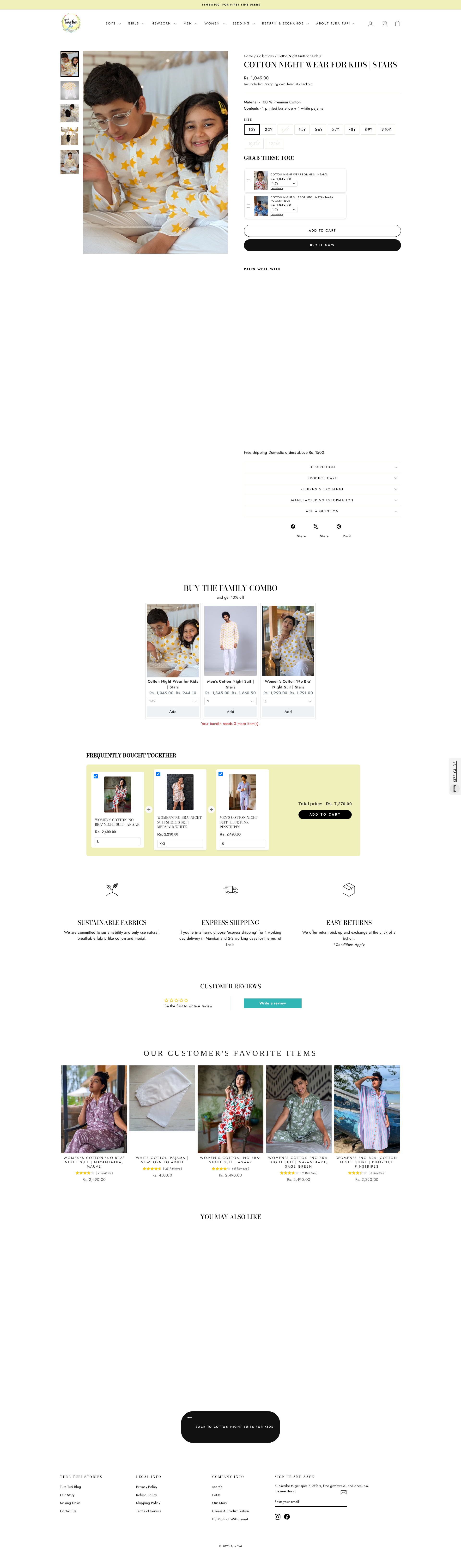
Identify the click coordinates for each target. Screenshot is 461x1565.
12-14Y (274, 143)
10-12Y (254, 143)
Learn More (277, 188)
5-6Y (318, 129)
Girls (134, 23)
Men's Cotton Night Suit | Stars (230, 684)
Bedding (242, 23)
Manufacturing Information (322, 500)
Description (322, 467)
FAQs (216, 1495)
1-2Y (252, 129)
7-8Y (352, 129)
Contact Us (68, 1511)
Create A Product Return (230, 1511)
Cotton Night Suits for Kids (298, 56)
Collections (265, 56)
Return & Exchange (283, 23)
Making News (70, 1502)
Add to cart (325, 814)
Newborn (162, 23)
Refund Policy (146, 1495)
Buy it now (322, 245)
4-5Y (302, 129)
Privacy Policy (147, 1486)
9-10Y (386, 129)
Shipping (271, 84)
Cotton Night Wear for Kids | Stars (173, 684)
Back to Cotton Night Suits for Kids (233, 1426)
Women (213, 23)
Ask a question (322, 511)
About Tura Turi (334, 23)
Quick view (100, 1348)
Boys (111, 23)
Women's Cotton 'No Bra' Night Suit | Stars (288, 684)
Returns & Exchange (323, 489)
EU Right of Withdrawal (230, 1519)
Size (248, 119)
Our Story (67, 1495)
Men (189, 23)
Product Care (322, 478)
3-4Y (285, 129)
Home (248, 56)
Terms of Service (148, 1511)
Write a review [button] (272, 1003)
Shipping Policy (148, 1502)
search (217, 1486)
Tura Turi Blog (70, 1486)
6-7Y (335, 129)
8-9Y (368, 129)
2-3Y (269, 129)
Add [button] (172, 711)
